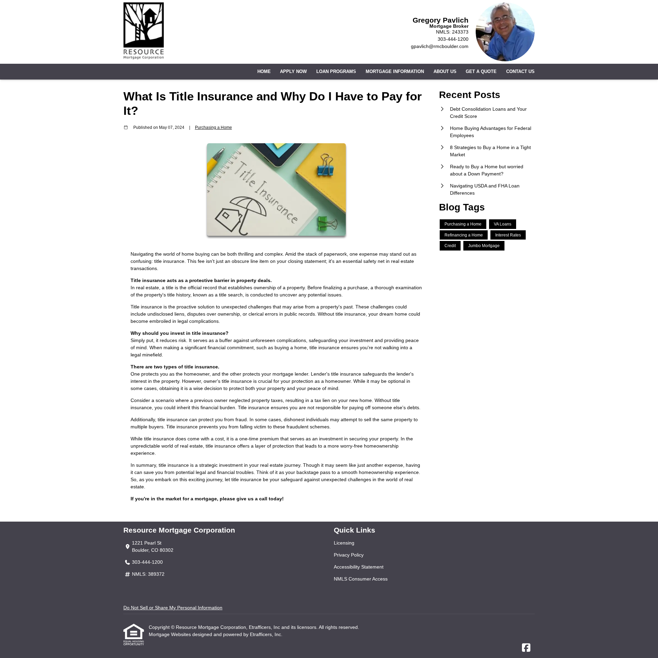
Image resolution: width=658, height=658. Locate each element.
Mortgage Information (395, 71)
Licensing (344, 543)
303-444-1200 (453, 39)
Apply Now (293, 71)
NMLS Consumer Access (361, 579)
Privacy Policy (349, 555)
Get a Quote (481, 71)
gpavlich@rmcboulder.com (439, 46)
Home (264, 71)
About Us (445, 71)
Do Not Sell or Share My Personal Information (172, 607)
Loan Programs (336, 71)
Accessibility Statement (358, 567)
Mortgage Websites (170, 634)
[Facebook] (526, 648)
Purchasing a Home (213, 127)
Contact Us (520, 71)
